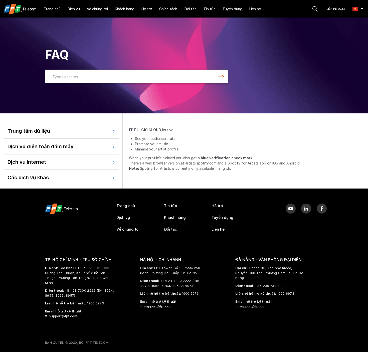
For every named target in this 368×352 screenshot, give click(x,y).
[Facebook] (322, 209)
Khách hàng (124, 9)
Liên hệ (255, 9)
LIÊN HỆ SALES (336, 8)
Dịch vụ (74, 9)
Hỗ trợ (146, 9)
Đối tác (190, 9)
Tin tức (210, 9)
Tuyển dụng (232, 9)
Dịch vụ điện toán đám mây (41, 146)
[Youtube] (291, 209)
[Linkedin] (306, 209)
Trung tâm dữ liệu (29, 131)
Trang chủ (52, 9)
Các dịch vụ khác (28, 177)
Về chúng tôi (97, 9)
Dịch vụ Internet (27, 162)
